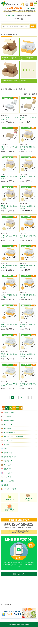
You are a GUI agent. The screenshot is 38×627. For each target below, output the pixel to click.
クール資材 (7, 477)
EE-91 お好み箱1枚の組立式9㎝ (9, 237)
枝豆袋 (6, 485)
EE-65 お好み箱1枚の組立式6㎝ (9, 266)
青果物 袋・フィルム (11, 457)
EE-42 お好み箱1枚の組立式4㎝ (27, 385)
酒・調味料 (7, 416)
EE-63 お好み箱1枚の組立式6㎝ (9, 296)
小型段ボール (8, 461)
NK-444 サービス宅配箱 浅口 (9, 148)
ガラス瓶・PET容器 (10, 489)
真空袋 (6, 449)
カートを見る (31, 4)
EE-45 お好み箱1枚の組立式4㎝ (9, 355)
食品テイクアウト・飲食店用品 (14, 437)
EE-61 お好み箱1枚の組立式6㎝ (9, 325)
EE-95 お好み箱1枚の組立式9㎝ (9, 178)
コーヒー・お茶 (9, 441)
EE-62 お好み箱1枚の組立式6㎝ (27, 296)
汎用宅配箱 (7, 428)
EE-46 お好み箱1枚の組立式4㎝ (27, 325)
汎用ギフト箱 (8, 424)
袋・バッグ (7, 465)
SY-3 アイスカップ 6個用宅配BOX (9, 118)
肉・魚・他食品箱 (9, 433)
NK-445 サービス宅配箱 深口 (27, 118)
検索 (32, 26)
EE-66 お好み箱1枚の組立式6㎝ (27, 237)
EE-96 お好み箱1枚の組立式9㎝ (27, 148)
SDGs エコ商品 (9, 481)
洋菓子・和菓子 (9, 420)
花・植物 (6, 445)
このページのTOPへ (35, 624)
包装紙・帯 (7, 469)
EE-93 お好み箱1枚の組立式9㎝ (9, 207)
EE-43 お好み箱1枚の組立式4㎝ (9, 385)
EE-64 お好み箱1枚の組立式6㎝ (27, 266)
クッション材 (8, 473)
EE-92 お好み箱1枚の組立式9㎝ (27, 207)
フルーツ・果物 (9, 412)
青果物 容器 (8, 453)
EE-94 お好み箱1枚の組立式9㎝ (27, 178)
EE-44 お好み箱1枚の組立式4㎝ (27, 355)
